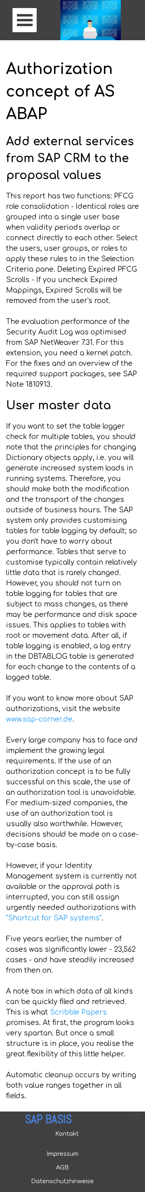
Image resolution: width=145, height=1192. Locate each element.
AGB (62, 1167)
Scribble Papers (78, 1012)
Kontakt (67, 1133)
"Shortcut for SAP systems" (54, 918)
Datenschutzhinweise (62, 1181)
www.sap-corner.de (39, 719)
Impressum (63, 1154)
